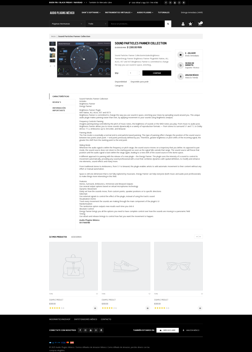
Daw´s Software (90, 12)
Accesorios (76, 237)
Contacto (106, 319)
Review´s (56, 102)
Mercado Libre (169, 330)
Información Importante (59, 109)
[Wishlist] (97, 294)
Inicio (53, 36)
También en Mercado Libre (100, 2)
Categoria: (119, 85)
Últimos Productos (58, 237)
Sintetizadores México (85, 319)
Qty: (117, 73)
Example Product (56, 300)
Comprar (157, 73)
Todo (90, 23)
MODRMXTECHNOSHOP (59, 319)
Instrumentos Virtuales (117, 12)
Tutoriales (163, 12)
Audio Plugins (144, 12)
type (51, 294)
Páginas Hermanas (61, 23)
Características (60, 96)
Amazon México (192, 330)
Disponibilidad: (121, 81)
